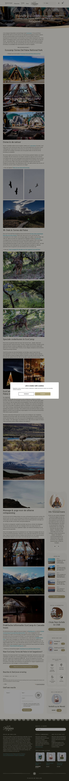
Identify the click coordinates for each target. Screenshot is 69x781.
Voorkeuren (26, 393)
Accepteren (42, 393)
